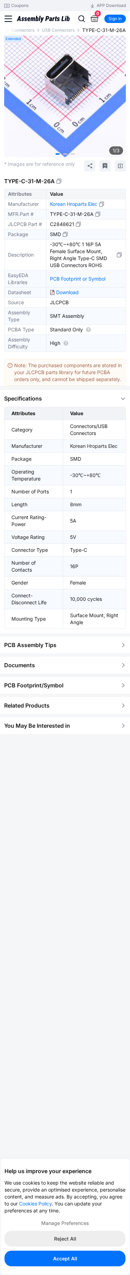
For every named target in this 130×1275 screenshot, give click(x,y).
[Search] (81, 18)
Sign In (115, 18)
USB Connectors (58, 30)
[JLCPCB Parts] (43, 19)
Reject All (65, 1239)
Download (67, 292)
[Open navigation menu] (8, 19)
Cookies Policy (35, 1204)
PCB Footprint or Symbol (77, 279)
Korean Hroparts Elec (73, 204)
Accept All (65, 1258)
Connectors (22, 30)
